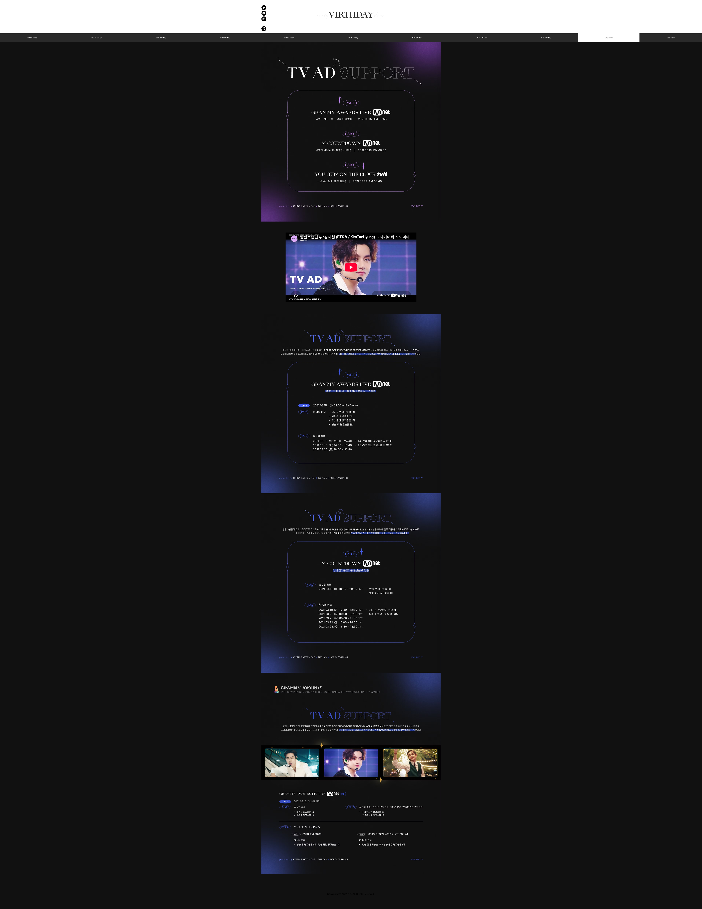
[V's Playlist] (263, 28)
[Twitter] (263, 7)
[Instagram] (263, 18)
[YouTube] (263, 13)
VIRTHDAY (350, 15)
